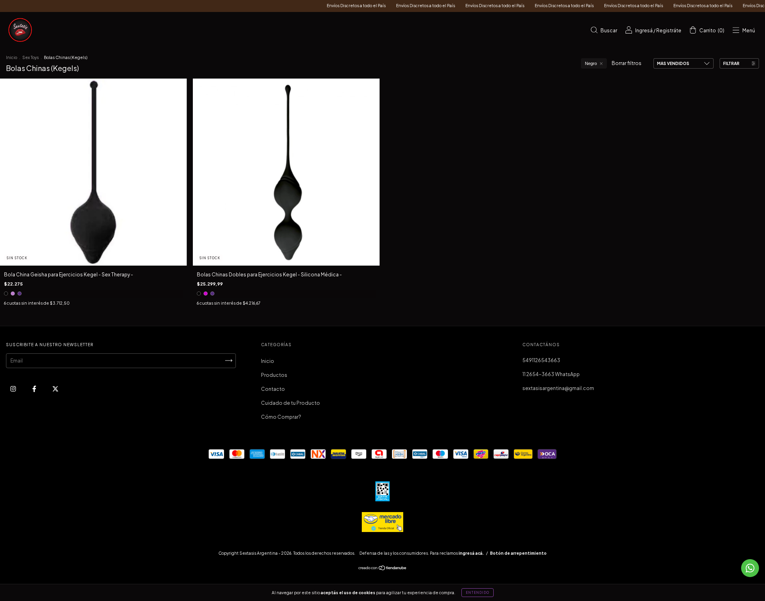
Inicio (11, 57)
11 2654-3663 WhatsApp (551, 374)
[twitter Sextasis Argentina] (55, 389)
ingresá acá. (471, 553)
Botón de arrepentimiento (518, 553)
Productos (274, 375)
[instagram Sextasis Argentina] (13, 389)
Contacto (273, 389)
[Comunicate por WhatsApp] (750, 568)
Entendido (477, 593)
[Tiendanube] (383, 569)
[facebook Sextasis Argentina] (34, 389)
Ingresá (644, 30)
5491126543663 (541, 360)
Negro (591, 63)
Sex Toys (30, 57)
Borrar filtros (626, 63)
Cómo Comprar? (281, 417)
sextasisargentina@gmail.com (558, 388)
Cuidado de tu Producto (290, 403)
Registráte (668, 30)
